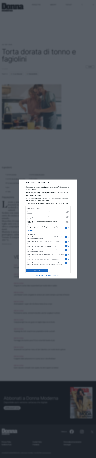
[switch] (67, 212)
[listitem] (48, 208)
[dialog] (48, 229)
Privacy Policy (56, 275)
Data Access (48, 275)
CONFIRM (37, 270)
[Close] (74, 182)
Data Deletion (39, 275)
